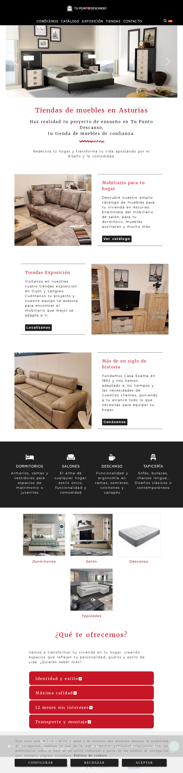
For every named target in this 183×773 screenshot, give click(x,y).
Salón (91, 562)
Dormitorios (44, 562)
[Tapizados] (91, 590)
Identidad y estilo (56, 678)
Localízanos (38, 328)
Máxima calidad (54, 693)
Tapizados (91, 616)
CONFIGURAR (40, 762)
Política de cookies (90, 755)
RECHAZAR (94, 762)
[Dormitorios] (44, 535)
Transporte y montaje (61, 721)
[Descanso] (139, 535)
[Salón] (91, 535)
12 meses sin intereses (62, 707)
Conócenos (114, 422)
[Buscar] (165, 21)
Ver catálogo (116, 239)
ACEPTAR (144, 762)
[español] (170, 21)
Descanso (138, 562)
